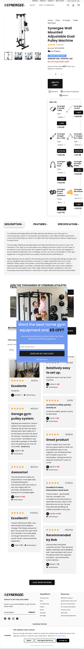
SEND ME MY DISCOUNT (42, 353)
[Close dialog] (65, 289)
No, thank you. (42, 359)
